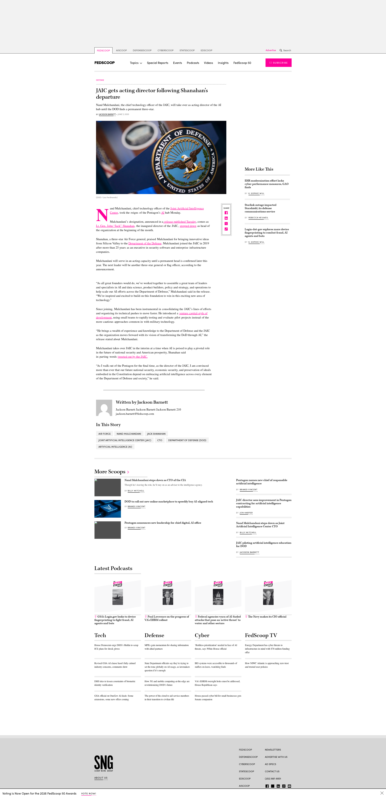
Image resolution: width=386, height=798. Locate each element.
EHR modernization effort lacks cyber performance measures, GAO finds (267, 184)
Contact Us (272, 771)
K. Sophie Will (256, 193)
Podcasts (193, 63)
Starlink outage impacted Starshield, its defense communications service (260, 208)
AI (162, 212)
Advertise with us (276, 756)
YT (288, 785)
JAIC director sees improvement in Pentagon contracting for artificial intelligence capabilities (263, 503)
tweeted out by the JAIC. (133, 356)
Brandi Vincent (136, 506)
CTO (159, 440)
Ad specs (270, 764)
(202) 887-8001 (273, 778)
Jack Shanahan (156, 433)
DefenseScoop (142, 50)
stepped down (188, 226)
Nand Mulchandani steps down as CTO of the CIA (155, 480)
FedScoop (103, 50)
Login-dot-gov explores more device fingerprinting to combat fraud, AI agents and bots (267, 232)
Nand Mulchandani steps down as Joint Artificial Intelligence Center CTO (260, 524)
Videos (208, 63)
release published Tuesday (179, 221)
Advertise (271, 50)
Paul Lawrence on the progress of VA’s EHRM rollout (167, 618)
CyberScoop (166, 50)
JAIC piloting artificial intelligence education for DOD (263, 544)
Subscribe (280, 62)
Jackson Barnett (107, 114)
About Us (101, 777)
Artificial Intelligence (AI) (115, 446)
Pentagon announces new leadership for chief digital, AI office (163, 523)
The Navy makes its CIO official (266, 617)
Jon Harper (246, 512)
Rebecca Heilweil (258, 217)
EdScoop (206, 50)
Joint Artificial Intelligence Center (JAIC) (124, 440)
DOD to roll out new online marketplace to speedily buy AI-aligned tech (169, 501)
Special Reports (157, 63)
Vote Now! (88, 793)
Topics (134, 63)
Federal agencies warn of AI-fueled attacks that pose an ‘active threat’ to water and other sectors (218, 620)
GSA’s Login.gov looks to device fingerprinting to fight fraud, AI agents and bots (115, 620)
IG (283, 785)
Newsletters (273, 749)
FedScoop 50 (242, 63)
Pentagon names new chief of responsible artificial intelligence (261, 481)
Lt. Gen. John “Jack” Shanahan (115, 226)
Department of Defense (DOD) (187, 440)
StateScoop (187, 50)
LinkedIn (278, 785)
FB (266, 785)
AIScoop (121, 50)
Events (177, 63)
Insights (223, 63)
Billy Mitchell (136, 490)
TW (272, 785)
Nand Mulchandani (129, 433)
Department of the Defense (144, 243)
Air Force (104, 433)
